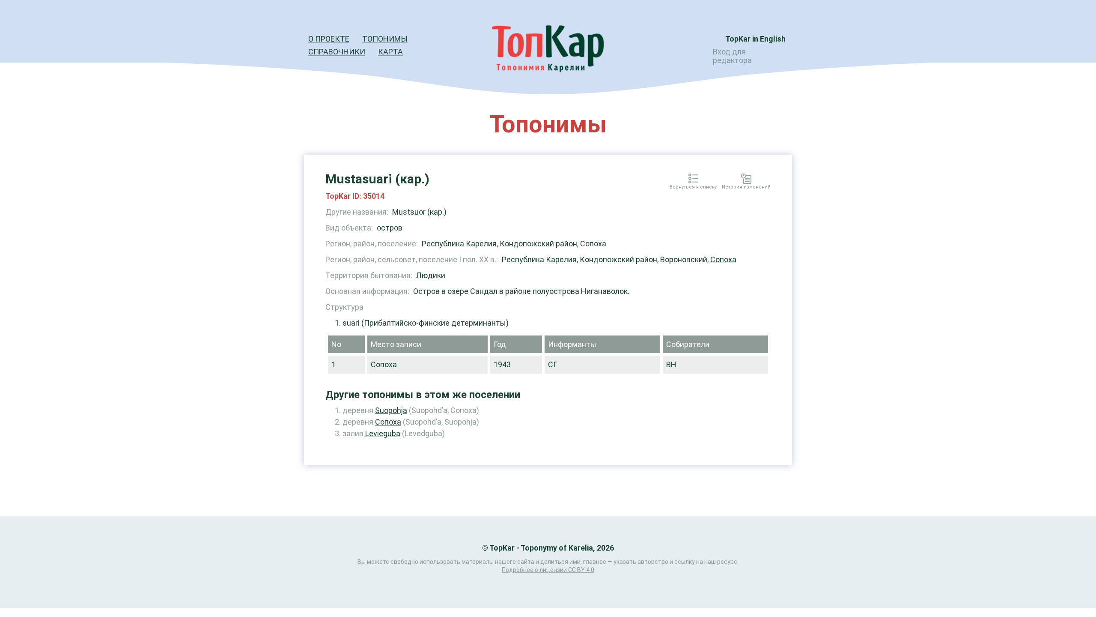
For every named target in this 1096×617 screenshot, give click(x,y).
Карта (390, 51)
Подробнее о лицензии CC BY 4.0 (548, 569)
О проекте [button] (328, 38)
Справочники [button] (336, 51)
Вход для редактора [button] (732, 56)
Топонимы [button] (385, 38)
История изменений (746, 187)
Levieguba (382, 433)
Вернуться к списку (693, 187)
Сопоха (593, 243)
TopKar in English (755, 38)
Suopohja (391, 410)
